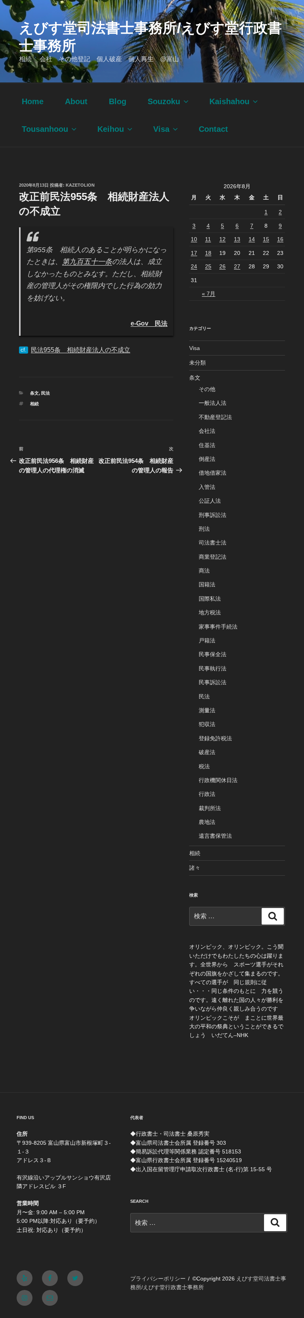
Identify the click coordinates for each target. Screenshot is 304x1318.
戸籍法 (207, 640)
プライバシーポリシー (158, 1278)
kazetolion (80, 185)
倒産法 (207, 459)
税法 (204, 766)
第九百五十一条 (87, 262)
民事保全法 (212, 654)
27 (237, 266)
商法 (204, 570)
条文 (34, 393)
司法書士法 (212, 542)
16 (280, 239)
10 (194, 239)
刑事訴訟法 (212, 515)
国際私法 (210, 598)
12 (222, 239)
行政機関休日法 (218, 780)
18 (208, 253)
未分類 (197, 362)
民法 (45, 393)
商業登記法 (212, 557)
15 (266, 239)
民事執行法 (212, 668)
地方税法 (210, 612)
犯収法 (207, 724)
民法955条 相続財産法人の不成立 (80, 349)
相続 (34, 403)
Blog (117, 101)
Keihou (110, 129)
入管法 (207, 487)
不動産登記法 (215, 417)
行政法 (207, 794)
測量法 (207, 710)
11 (208, 239)
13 (237, 239)
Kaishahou (229, 101)
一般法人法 (212, 403)
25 (208, 266)
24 (194, 266)
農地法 (207, 822)
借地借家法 (212, 473)
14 (252, 239)
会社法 (207, 431)
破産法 (207, 752)
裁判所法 (210, 808)
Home (33, 101)
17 (194, 253)
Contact (213, 129)
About (76, 101)
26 (222, 266)
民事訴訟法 (212, 682)
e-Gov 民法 (149, 323)
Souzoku (164, 101)
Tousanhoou (45, 129)
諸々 (194, 868)
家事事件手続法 (218, 626)
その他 (207, 389)
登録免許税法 (215, 738)
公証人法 (210, 501)
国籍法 (207, 584)
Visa (161, 129)
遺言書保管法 (215, 836)
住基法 (207, 445)
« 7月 (208, 293)
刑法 (204, 529)
